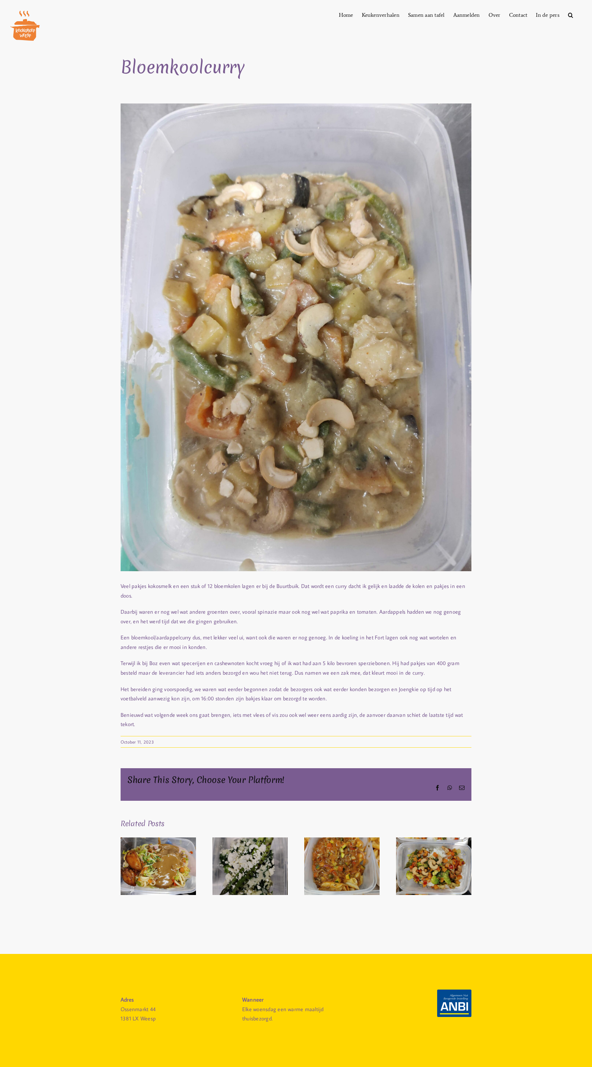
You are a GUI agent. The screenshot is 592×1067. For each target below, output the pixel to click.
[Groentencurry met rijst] (433, 840)
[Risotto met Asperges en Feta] (250, 840)
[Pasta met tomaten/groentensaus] (342, 840)
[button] (570, 14)
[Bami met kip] (158, 840)
